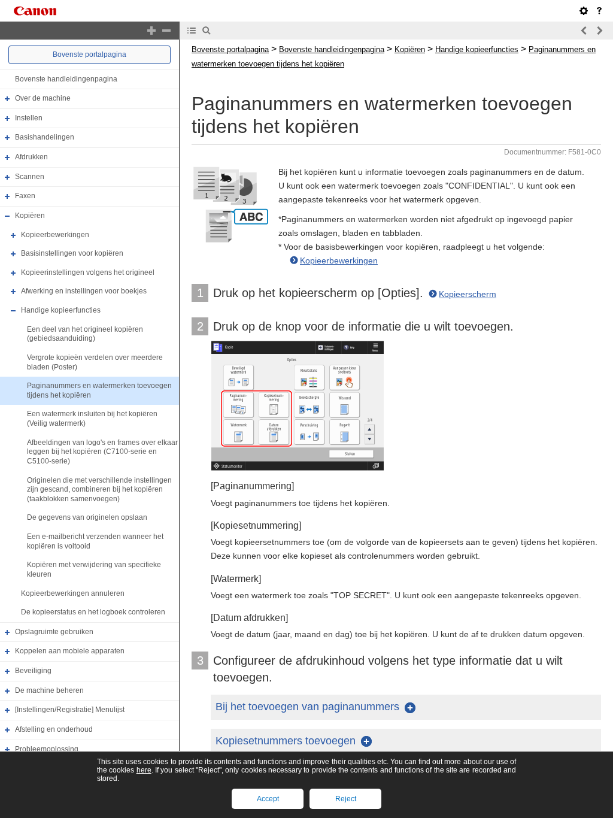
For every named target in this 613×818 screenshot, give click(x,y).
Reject (345, 799)
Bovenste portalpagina (89, 54)
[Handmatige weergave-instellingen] (583, 10)
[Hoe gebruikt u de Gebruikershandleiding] (599, 10)
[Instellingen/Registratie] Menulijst (70, 709)
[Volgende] (599, 30)
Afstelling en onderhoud (54, 729)
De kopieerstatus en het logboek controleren (93, 612)
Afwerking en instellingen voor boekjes (84, 291)
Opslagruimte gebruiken (54, 632)
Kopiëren (30, 215)
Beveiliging (33, 670)
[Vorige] (584, 30)
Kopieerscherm (467, 294)
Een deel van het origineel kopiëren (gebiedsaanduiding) (85, 334)
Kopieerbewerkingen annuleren (73, 593)
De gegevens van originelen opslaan (87, 518)
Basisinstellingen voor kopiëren (72, 253)
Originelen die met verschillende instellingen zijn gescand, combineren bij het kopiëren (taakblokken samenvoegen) (99, 489)
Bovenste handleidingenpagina (66, 79)
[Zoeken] (206, 30)
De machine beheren (49, 690)
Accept (268, 799)
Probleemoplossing (46, 749)
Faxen (25, 196)
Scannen (29, 176)
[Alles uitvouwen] (151, 30)
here (143, 770)
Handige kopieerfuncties (61, 310)
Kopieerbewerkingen (55, 235)
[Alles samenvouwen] (166, 30)
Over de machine (43, 98)
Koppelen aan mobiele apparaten (70, 651)
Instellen (29, 118)
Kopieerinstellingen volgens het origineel (87, 272)
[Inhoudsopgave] (191, 30)
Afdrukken (31, 157)
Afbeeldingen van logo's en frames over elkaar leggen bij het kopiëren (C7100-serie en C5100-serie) (102, 451)
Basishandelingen (44, 138)
